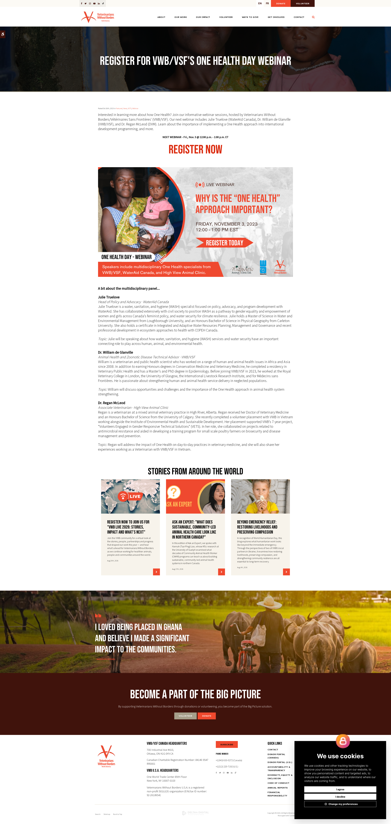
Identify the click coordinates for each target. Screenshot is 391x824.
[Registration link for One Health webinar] (195, 222)
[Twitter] (86, 3)
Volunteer (302, 3)
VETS (130, 108)
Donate (280, 3)
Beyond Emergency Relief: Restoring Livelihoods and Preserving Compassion (257, 527)
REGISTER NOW (195, 149)
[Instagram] (90, 3)
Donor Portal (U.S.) (280, 762)
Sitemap (107, 814)
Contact (299, 17)
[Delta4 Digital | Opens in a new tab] (195, 813)
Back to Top (117, 814)
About (161, 17)
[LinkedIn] (99, 3)
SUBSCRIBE (226, 744)
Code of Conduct (278, 783)
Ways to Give (250, 17)
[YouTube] (94, 3)
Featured (119, 108)
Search (97, 814)
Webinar (135, 108)
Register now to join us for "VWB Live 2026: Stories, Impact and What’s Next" (128, 527)
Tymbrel (292, 815)
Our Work (180, 17)
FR (267, 3)
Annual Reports (278, 787)
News (125, 108)
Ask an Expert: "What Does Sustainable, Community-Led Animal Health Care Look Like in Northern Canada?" (194, 529)
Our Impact (203, 17)
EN (260, 3)
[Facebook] (82, 3)
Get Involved (276, 17)
